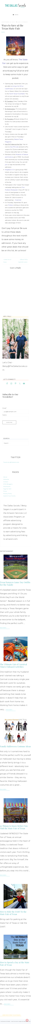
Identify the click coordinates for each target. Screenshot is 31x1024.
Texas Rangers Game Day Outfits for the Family (15, 583)
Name (4, 415)
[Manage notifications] (27, 1020)
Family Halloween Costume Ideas (15, 746)
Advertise (6, 479)
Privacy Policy (7, 493)
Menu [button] (16, 14)
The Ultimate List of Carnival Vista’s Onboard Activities (13, 665)
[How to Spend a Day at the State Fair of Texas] (15, 947)
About (5, 477)
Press (5, 491)
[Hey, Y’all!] (15, 339)
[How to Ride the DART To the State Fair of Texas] (15, 896)
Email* (4, 408)
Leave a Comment (22, 22)
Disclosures (6, 486)
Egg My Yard (7, 489)
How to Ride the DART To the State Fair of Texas (13, 912)
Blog (3, 32)
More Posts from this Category (11, 1015)
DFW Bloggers (7, 484)
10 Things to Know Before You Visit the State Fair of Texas (14, 827)
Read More (3, 627)
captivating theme (16, 1021)
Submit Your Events (9, 496)
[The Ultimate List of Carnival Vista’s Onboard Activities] (15, 649)
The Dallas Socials (16, 5)
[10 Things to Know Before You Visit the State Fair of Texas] (15, 810)
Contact (5, 481)
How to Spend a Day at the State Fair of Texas (14, 963)
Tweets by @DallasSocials (11, 462)
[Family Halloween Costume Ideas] (15, 731)
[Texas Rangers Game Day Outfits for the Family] (15, 567)
